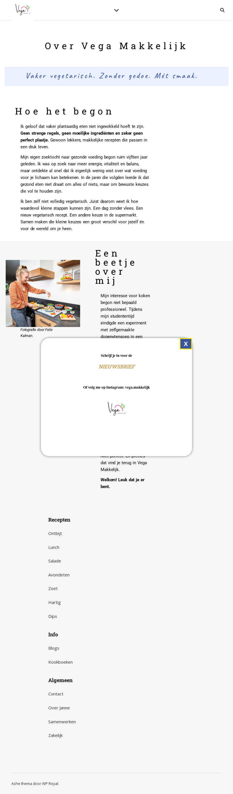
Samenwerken (62, 721)
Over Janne (59, 707)
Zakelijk (55, 735)
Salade (54, 561)
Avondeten (59, 575)
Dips (52, 616)
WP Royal (50, 783)
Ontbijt (55, 533)
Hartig (54, 602)
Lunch (53, 547)
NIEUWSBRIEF (117, 366)
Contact (55, 694)
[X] (186, 344)
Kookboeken (60, 662)
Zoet (53, 588)
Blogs (53, 648)
